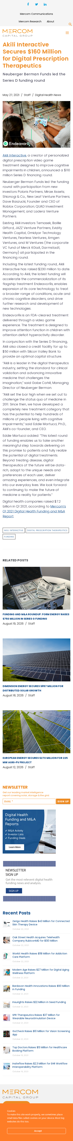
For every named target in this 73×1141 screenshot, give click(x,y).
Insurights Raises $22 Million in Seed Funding (39, 1002)
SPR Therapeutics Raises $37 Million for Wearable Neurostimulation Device (36, 1016)
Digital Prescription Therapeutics (47, 530)
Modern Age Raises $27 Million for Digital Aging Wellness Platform (40, 971)
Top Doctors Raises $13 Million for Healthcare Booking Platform (39, 1049)
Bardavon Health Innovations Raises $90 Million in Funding (41, 987)
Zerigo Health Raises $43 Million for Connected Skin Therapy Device (41, 922)
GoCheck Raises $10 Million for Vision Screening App (41, 1032)
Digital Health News (48, 95)
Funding (9, 536)
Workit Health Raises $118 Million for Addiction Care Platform (39, 955)
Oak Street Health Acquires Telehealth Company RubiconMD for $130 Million (36, 939)
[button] (70, 25)
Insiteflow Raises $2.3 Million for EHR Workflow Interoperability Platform (39, 1065)
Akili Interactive (14, 155)
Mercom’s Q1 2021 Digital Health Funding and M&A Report (34, 511)
